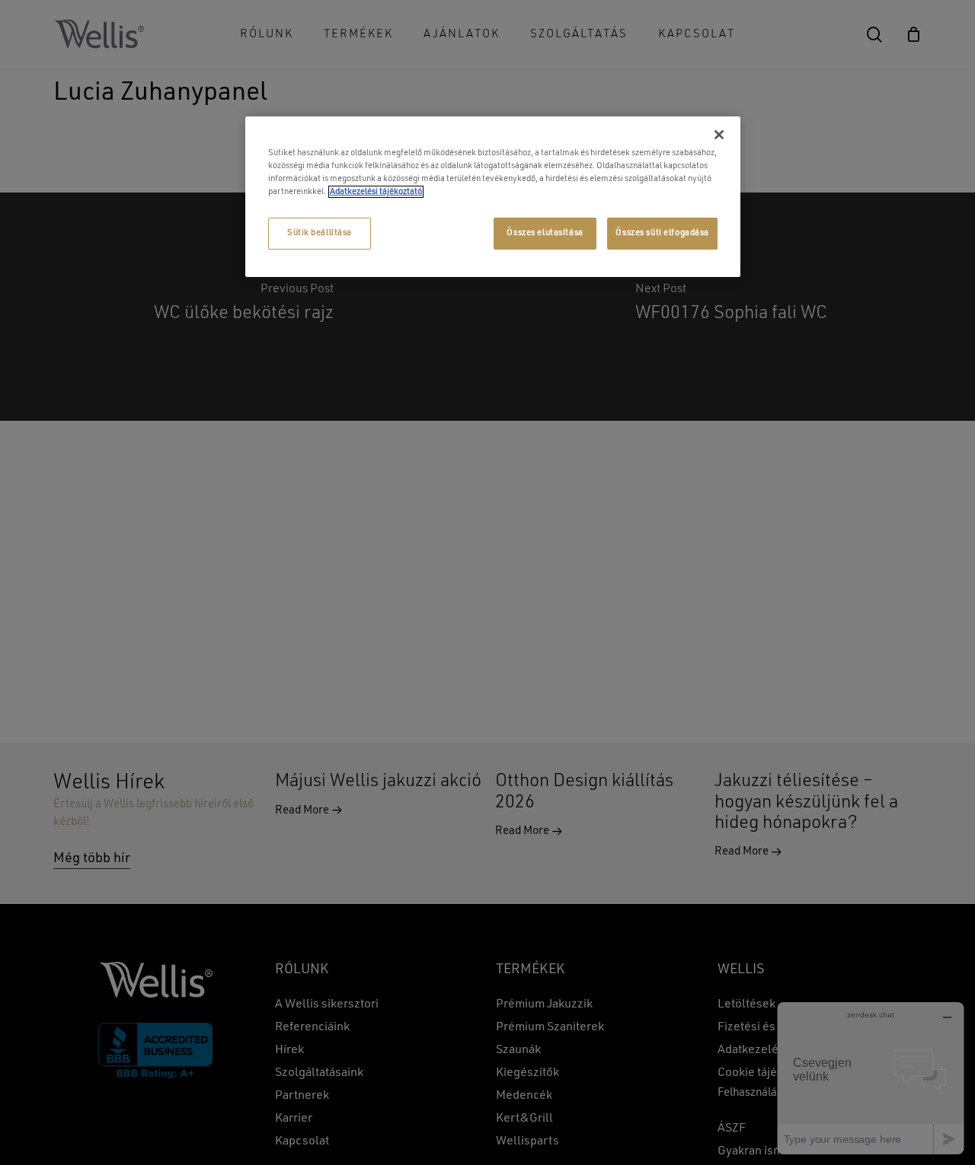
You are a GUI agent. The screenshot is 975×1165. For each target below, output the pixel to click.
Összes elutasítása (545, 232)
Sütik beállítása (319, 232)
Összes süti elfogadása (662, 232)
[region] (492, 196)
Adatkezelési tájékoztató (376, 191)
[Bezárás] (719, 134)
